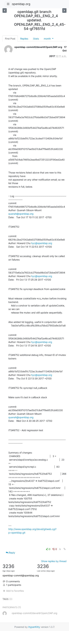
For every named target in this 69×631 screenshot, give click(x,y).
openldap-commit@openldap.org (21, 575)
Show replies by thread (53, 561)
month (47, 38)
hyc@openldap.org (41, 243)
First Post (10, 38)
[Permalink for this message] (64, 549)
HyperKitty (34, 626)
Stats (36, 38)
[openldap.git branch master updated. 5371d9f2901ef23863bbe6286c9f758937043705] (5, 10)
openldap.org (21, 4)
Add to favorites (15, 590)
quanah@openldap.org (20, 213)
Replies (24, 38)
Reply (11, 552)
